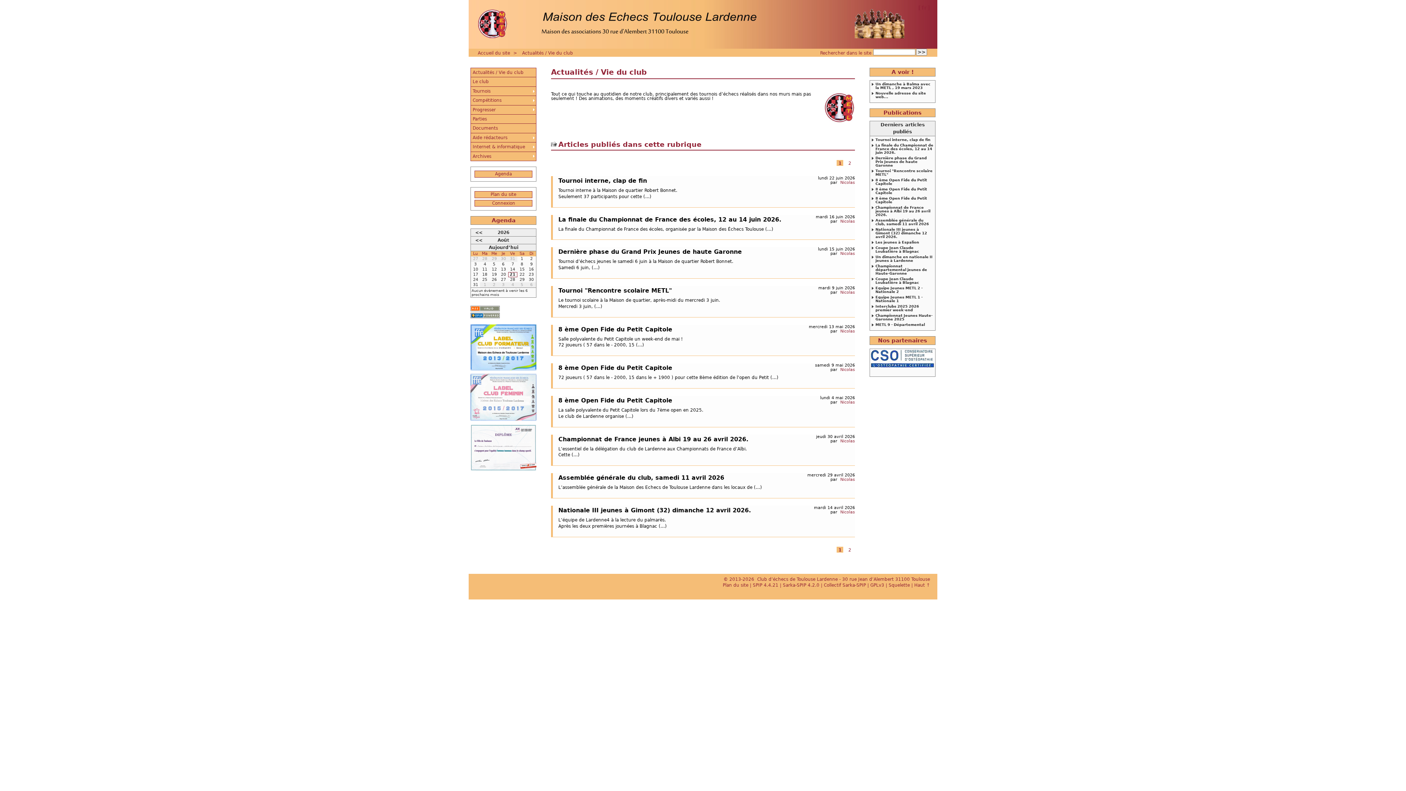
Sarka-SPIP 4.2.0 (801, 585)
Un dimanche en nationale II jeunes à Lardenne (904, 259)
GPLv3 (877, 585)
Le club (481, 81)
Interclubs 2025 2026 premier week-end (897, 308)
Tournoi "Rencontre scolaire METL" (615, 290)
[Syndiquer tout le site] (485, 308)
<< (479, 232)
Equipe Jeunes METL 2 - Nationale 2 (899, 290)
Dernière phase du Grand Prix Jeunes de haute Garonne (650, 251)
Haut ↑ (922, 585)
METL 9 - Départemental (900, 325)
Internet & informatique (499, 146)
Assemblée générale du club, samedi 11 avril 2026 (641, 477)
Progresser (484, 109)
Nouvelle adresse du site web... (900, 95)
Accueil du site (494, 53)
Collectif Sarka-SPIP (845, 585)
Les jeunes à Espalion (897, 242)
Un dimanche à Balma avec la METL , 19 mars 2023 (902, 86)
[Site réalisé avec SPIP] (485, 315)
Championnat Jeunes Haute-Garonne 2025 (904, 317)
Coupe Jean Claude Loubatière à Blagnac (897, 249)
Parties (480, 119)
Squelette (899, 585)
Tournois (482, 91)
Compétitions (487, 100)
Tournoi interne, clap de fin (602, 180)
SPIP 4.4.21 (765, 585)
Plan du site (503, 194)
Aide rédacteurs (490, 137)
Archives (482, 156)
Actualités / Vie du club (547, 53)
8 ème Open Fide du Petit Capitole (615, 329)
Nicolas (847, 182)
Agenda (503, 174)
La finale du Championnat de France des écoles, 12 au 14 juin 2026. (669, 219)
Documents (485, 128)
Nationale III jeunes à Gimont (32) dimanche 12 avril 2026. (654, 510)
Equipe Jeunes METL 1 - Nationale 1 (899, 299)
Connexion (503, 203)
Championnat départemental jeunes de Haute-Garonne (901, 269)
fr (924, 7)
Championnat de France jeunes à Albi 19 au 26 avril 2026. (653, 439)
